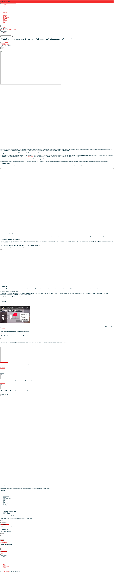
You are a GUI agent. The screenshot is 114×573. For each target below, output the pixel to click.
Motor (4, 19)
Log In (1, 553)
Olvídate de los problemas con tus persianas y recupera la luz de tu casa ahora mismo (21, 390)
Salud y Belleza (6, 17)
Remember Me (4, 537)
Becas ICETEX (6, 512)
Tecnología (5, 18)
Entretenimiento (6, 22)
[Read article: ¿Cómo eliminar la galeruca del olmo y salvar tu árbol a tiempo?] (57, 376)
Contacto (4, 6)
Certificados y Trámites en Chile (9, 511)
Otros (4, 502)
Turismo (4, 506)
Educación (5, 494)
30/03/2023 (2, 43)
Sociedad (4, 16)
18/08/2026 (2, 368)
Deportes (4, 23)
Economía (5, 12)
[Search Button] (12, 36)
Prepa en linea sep (6, 513)
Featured (4, 497)
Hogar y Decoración (5, 44)
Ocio (4, 501)
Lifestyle (4, 21)
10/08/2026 (2, 393)
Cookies (4, 4)
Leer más (2, 373)
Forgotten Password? (4, 542)
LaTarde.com (6, 526)
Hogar (4, 25)
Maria (6, 42)
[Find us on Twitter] (0, 569)
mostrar (4, 327)
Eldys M (3, 367)
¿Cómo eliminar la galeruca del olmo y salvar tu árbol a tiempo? (16, 380)
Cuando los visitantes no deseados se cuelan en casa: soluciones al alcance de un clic (20, 364)
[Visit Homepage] (8, 3)
